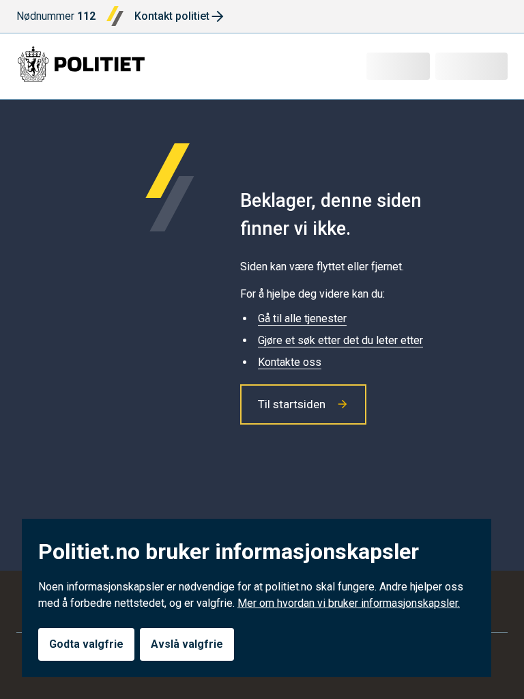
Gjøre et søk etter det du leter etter (340, 340)
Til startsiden (291, 404)
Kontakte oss (289, 362)
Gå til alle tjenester (302, 318)
